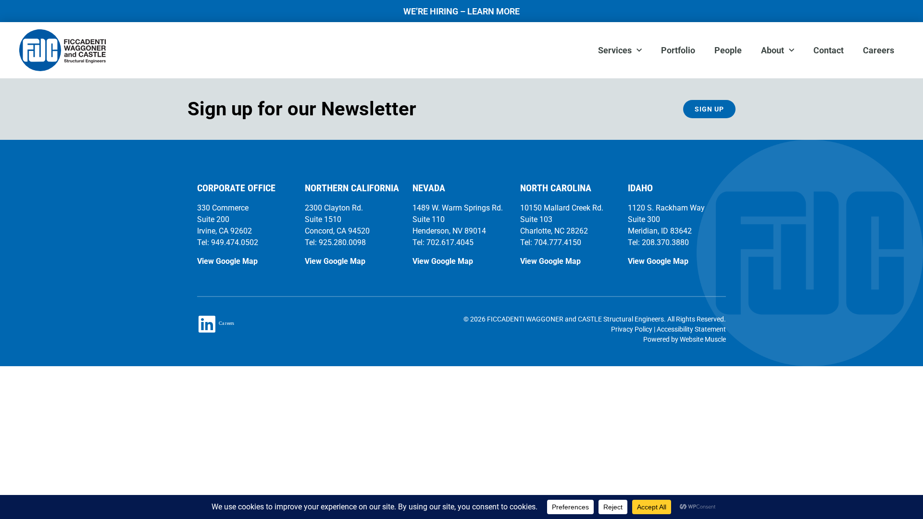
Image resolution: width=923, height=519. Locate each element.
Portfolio (678, 50)
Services (615, 50)
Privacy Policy (631, 329)
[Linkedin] (206, 324)
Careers (878, 50)
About (772, 50)
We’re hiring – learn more (461, 11)
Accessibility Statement (691, 329)
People (728, 50)
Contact (828, 50)
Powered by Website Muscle (684, 339)
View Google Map (227, 261)
